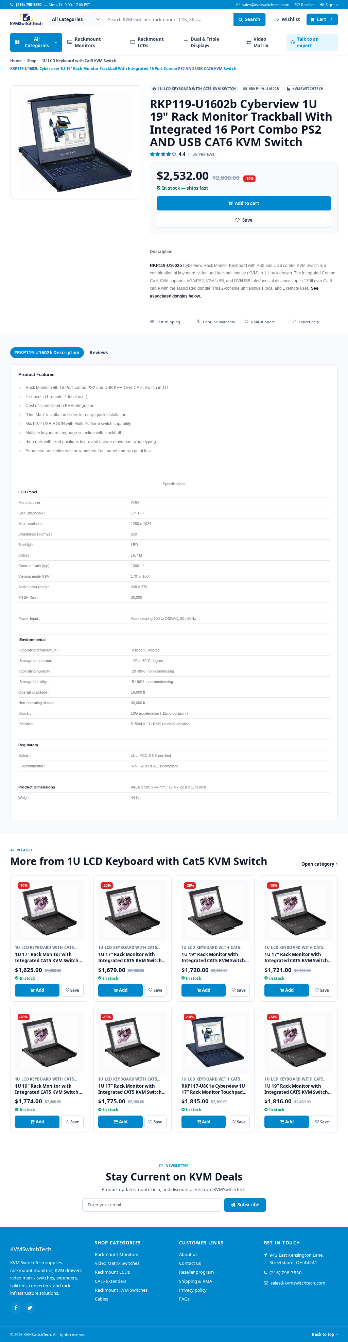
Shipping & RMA (195, 1281)
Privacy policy (193, 1290)
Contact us (190, 1263)
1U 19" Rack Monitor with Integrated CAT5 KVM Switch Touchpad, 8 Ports (213, 960)
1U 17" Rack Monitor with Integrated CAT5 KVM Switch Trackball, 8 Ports (130, 960)
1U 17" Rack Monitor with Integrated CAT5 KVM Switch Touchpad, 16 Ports (296, 960)
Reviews (99, 353)
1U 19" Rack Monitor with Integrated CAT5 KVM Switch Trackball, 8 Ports (47, 1092)
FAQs (184, 1299)
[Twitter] (30, 1308)
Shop (31, 60)
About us (188, 1254)
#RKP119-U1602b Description (47, 353)
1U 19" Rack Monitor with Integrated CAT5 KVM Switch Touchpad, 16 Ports (296, 1092)
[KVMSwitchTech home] (26, 19)
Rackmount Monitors (116, 1254)
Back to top (323, 1334)
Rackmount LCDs (112, 1272)
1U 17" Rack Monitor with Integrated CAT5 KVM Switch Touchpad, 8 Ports (47, 960)
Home (16, 60)
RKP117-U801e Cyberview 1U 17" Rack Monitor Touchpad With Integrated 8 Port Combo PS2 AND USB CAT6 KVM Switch (215, 1095)
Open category (317, 864)
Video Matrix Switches (117, 1263)
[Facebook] (16, 1308)
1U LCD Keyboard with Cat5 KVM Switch (79, 60)
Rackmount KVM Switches (121, 1290)
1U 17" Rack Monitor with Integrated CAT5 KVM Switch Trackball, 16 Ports (130, 1092)
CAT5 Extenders (110, 1281)
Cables (101, 1299)
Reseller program (196, 1272)
